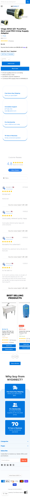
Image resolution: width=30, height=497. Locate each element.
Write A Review (15, 170)
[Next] (16, 356)
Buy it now (15, 68)
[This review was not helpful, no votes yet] (26, 205)
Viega (4, 36)
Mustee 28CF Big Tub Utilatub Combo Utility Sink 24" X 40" (8, 332)
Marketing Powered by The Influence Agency (12, 492)
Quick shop (9, 345)
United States (14, 475)
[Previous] (13, 356)
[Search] (28, 2)
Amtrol (20, 334)
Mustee (3, 336)
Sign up (24, 460)
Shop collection (15, 363)
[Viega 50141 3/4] (4, 22)
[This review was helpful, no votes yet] (23, 205)
